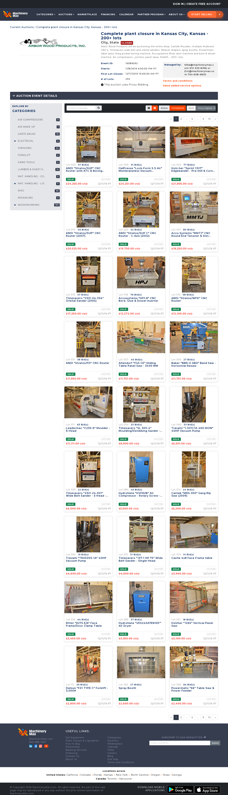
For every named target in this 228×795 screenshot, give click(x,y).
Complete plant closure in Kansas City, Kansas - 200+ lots (76, 27)
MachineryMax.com (41, 739)
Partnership (73, 746)
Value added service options (182, 85)
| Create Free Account (203, 3)
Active (164, 108)
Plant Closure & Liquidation (82, 740)
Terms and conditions (178, 80)
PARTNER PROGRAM (151, 14)
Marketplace (87, 14)
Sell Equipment (75, 737)
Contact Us (72, 756)
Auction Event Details (36, 96)
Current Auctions (22, 27)
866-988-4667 (37, 742)
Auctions (65, 14)
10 (209, 119)
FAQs (110, 750)
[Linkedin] (31, 746)
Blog (110, 756)
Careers (112, 753)
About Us (176, 14)
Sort (191, 108)
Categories (44, 14)
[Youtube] (46, 746)
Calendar (126, 14)
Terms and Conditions (120, 762)
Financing (108, 14)
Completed (178, 108)
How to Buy (73, 743)
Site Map (112, 759)
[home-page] (15, 14)
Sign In (178, 3)
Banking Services (76, 750)
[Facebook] (35, 746)
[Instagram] (41, 746)
